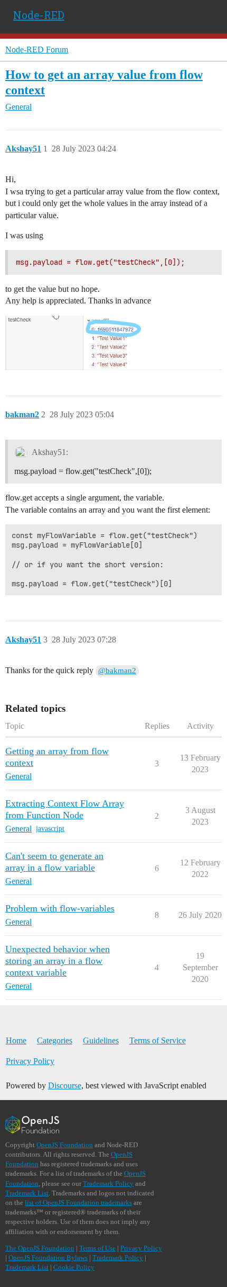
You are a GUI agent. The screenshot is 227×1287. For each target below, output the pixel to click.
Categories (54, 1040)
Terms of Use (97, 1248)
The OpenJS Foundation (39, 1248)
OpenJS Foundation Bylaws (48, 1258)
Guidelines (101, 1040)
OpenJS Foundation (64, 1145)
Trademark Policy (108, 1183)
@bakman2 (117, 670)
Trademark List (27, 1193)
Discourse (64, 1085)
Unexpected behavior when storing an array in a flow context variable (57, 961)
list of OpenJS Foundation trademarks (78, 1202)
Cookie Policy (73, 1267)
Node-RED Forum (36, 49)
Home (16, 1040)
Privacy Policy (30, 1061)
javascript (50, 829)
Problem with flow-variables (60, 908)
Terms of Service (157, 1040)
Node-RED (38, 15)
